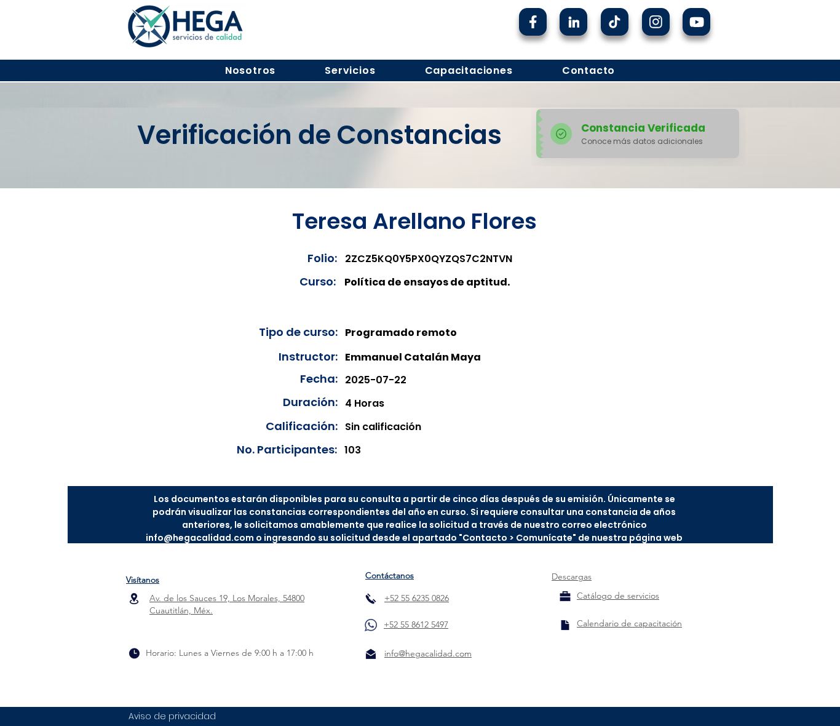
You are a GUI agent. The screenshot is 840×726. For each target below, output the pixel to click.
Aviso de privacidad (172, 716)
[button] (250, 70)
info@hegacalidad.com (200, 538)
